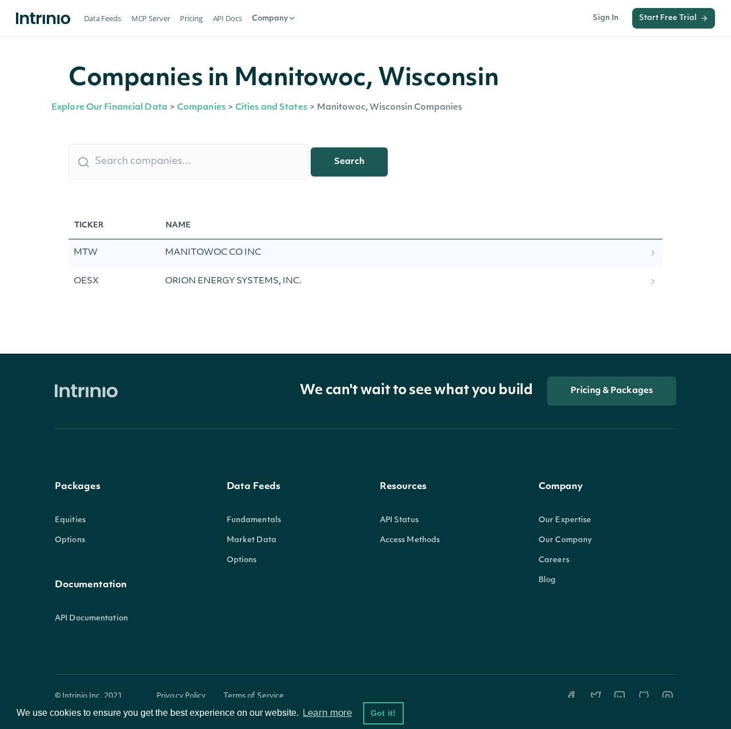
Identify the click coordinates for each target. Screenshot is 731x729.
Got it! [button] (383, 713)
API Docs (227, 18)
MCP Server (150, 18)
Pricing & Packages (612, 391)
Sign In (605, 18)
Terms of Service (253, 696)
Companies (201, 107)
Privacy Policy (181, 696)
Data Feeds (102, 18)
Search (349, 162)
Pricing (191, 18)
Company (270, 18)
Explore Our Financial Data (109, 107)
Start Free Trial (668, 18)
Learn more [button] (327, 712)
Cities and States (271, 107)
